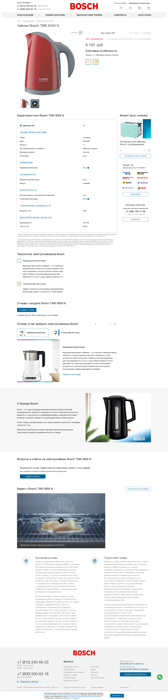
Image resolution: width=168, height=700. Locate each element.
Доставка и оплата (71, 667)
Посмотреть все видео (138, 489)
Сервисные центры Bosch (74, 672)
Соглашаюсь (117, 696)
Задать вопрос (33, 476)
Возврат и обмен (70, 675)
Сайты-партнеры (97, 678)
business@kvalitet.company (134, 669)
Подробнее (135, 194)
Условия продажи (97, 687)
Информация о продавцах (70, 698)
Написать (135, 219)
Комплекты (120, 15)
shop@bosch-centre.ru (132, 663)
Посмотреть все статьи (135, 156)
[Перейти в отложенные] (121, 8)
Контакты (94, 672)
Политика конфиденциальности (75, 687)
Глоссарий (95, 667)
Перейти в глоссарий (72, 374)
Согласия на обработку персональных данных (84, 696)
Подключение (69, 669)
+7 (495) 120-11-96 (135, 211)
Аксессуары (144, 15)
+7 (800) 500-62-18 (26, 9)
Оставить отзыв (26, 310)
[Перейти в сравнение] (130, 8)
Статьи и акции (120, 3)
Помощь (94, 675)
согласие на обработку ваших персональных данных (61, 695)
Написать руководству (135, 674)
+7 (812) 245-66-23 (26, 6)
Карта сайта (124, 687)
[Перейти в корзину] (139, 8)
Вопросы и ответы (71, 680)
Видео (93, 669)
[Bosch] (84, 6)
